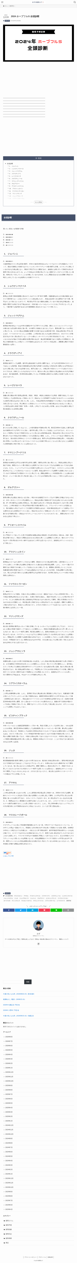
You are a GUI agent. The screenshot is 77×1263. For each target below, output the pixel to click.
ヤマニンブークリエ (38, 900)
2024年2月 (9, 1169)
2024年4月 (9, 1160)
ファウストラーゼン (63, 898)
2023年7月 (9, 1200)
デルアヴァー (41, 898)
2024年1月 (9, 1174)
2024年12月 (9, 1125)
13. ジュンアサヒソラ (16, 196)
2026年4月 (9, 1054)
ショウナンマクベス (67, 896)
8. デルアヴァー (14, 183)
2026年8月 (9, 1037)
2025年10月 (9, 1081)
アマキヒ (26, 896)
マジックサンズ (16, 900)
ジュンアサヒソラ (24, 898)
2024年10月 (9, 1134)
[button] (9, 910)
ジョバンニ (33, 898)
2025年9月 (9, 1085)
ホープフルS (7, 900)
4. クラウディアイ (15, 173)
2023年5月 (9, 1205)
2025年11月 (9, 1076)
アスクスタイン (18, 896)
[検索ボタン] (74, 2)
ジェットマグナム (8, 898)
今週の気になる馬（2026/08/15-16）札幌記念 (18, 1016)
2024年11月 (9, 1129)
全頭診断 (10, 163)
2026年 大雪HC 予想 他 (11, 1010)
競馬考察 (9, 1238)
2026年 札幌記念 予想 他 (11, 1005)
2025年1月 (9, 1121)
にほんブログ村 (8, 856)
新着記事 (50, 1257)
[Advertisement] (38, 78)
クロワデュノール (55, 896)
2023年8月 (9, 1196)
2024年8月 (9, 1143)
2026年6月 (9, 1045)
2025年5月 (9, 1103)
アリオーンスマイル (35, 896)
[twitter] (38, 944)
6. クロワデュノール (15, 178)
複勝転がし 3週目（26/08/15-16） (14, 999)
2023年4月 (9, 1209)
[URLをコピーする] (68, 910)
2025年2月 (9, 1116)
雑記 (7, 1242)
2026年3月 (9, 1059)
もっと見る (38, 202)
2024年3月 (9, 1165)
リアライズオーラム (50, 900)
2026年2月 (9, 1063)
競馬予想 (7, 20)
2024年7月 (9, 1147)
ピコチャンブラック (51, 898)
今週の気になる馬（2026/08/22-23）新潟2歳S (18, 994)
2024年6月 (9, 1152)
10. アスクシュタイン (16, 188)
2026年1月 (9, 1068)
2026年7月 (9, 1041)
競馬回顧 (9, 1229)
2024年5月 (9, 1156)
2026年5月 (9, 1050)
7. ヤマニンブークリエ (16, 181)
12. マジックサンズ (16, 193)
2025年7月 (9, 1094)
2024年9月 (9, 1138)
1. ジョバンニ (13, 166)
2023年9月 (9, 1191)
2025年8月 (9, 1090)
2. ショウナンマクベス (16, 168)
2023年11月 (9, 1183)
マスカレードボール (26, 900)
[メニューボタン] (2, 2)
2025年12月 (9, 1072)
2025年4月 (9, 1107)
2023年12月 (9, 1178)
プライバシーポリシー (30, 1257)
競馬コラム (9, 1220)
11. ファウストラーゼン (16, 191)
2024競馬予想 (9, 896)
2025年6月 (9, 1099)
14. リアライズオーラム (17, 198)
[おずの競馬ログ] (38, 2)
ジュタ (16, 898)
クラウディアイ (46, 896)
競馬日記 (9, 1234)
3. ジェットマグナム (15, 171)
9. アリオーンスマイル (16, 186)
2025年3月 (9, 1112)
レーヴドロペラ (61, 900)
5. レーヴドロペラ (15, 176)
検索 (27, 982)
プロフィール (42, 1257)
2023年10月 (9, 1187)
